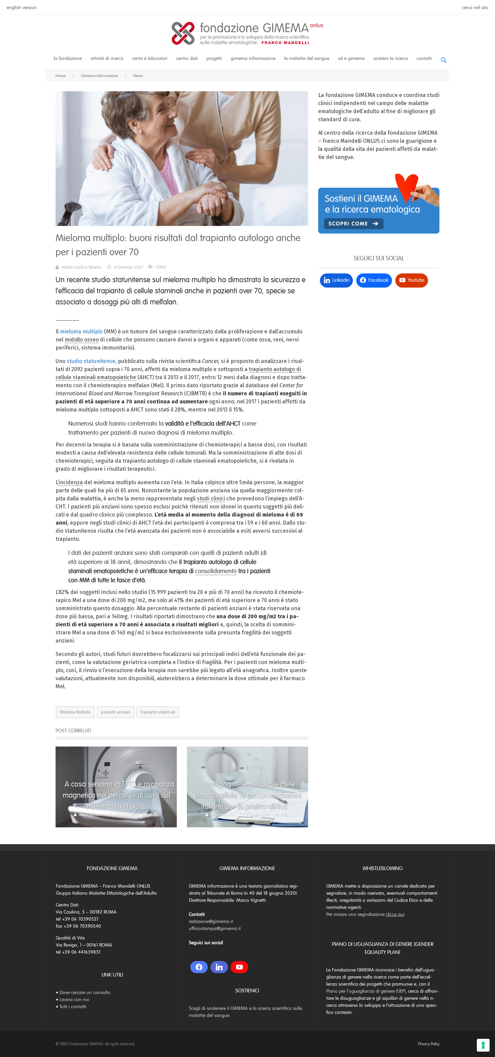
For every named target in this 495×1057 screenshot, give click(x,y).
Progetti (214, 58)
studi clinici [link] (211, 498)
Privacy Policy (428, 1044)
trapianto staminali (158, 712)
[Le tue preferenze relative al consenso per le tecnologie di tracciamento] (483, 1045)
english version (22, 7)
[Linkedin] (219, 967)
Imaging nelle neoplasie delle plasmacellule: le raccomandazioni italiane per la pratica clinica (247, 795)
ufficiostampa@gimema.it (215, 928)
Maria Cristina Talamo (81, 267)
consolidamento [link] (216, 571)
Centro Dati (187, 58)
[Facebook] (199, 967)
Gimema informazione (253, 58)
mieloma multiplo (81, 331)
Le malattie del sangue (306, 58)
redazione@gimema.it (211, 921)
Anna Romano (90, 814)
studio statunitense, (92, 361)
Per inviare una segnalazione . (366, 914)
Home (61, 75)
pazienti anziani (115, 712)
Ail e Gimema (351, 58)
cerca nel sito (475, 7)
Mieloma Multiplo (75, 712)
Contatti (424, 58)
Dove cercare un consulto (85, 992)
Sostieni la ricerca (390, 58)
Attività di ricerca (107, 58)
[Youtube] (239, 967)
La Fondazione (68, 58)
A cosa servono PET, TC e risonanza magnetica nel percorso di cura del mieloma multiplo (118, 795)
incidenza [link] (71, 482)
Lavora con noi (74, 999)
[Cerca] (443, 57)
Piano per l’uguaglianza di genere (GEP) (365, 991)
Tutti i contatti (73, 1007)
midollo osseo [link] (82, 339)
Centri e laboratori (149, 58)
